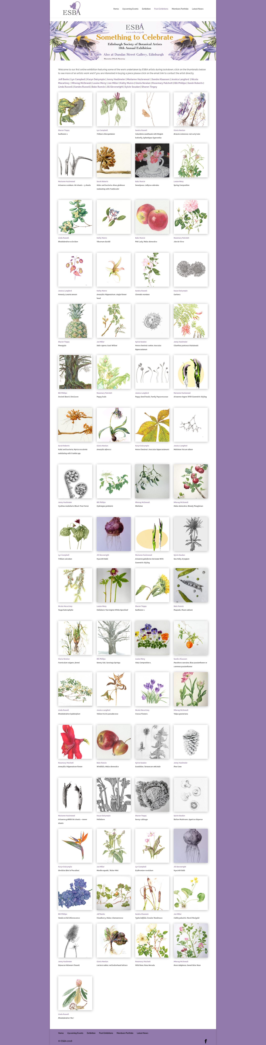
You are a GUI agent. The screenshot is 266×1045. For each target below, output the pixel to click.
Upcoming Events (130, 9)
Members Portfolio (180, 9)
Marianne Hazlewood (138, 79)
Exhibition (146, 9)
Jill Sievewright (115, 87)
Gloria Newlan (142, 83)
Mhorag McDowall (81, 83)
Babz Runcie (98, 87)
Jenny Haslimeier (116, 79)
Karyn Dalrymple (96, 79)
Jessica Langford (180, 79)
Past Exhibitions (161, 9)
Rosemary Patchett (162, 83)
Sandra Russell (82, 87)
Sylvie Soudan (132, 87)
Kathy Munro (127, 83)
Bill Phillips (180, 83)
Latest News (197, 9)
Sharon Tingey (149, 87)
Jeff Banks (63, 79)
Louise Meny (100, 83)
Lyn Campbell (78, 79)
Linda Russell (65, 87)
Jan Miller (113, 83)
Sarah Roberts (195, 83)
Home (116, 9)
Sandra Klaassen (160, 79)
